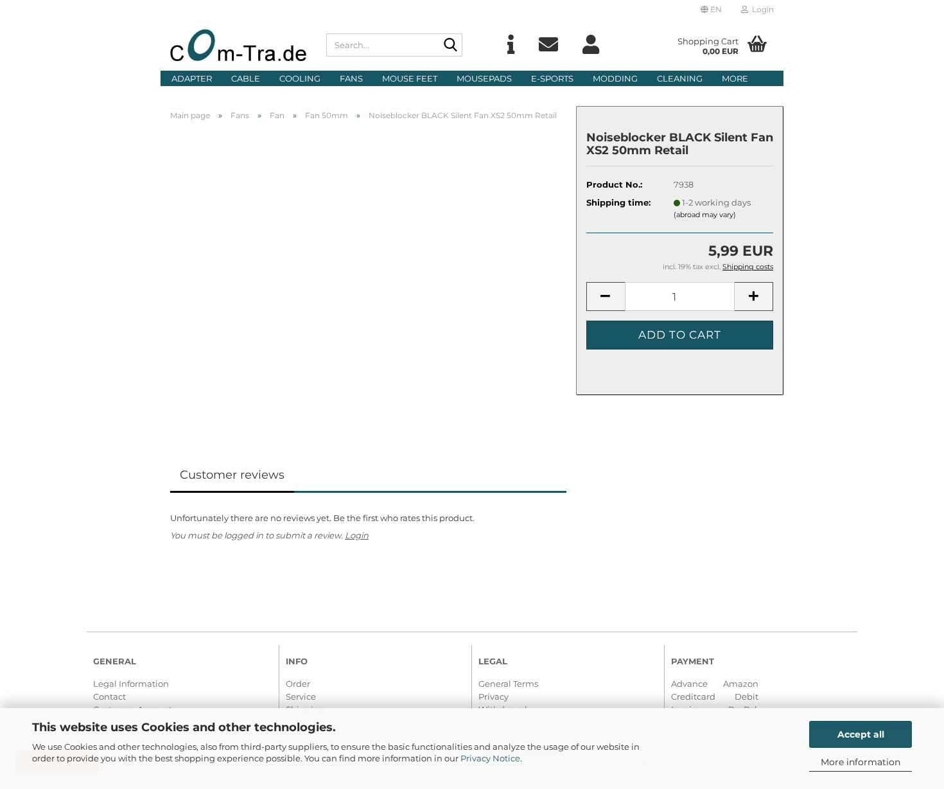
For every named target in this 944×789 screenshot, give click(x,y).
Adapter (191, 78)
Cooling (299, 78)
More (735, 78)
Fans (351, 78)
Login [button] (761, 9)
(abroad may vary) (705, 214)
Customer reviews (232, 475)
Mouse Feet (409, 78)
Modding (615, 78)
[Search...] (450, 45)
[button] (711, 9)
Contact (109, 696)
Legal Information (131, 683)
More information (860, 762)
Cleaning (680, 78)
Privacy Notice (490, 758)
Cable (245, 78)
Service (301, 696)
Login (357, 535)
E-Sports (552, 78)
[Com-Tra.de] (238, 45)
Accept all (860, 734)
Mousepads (484, 78)
